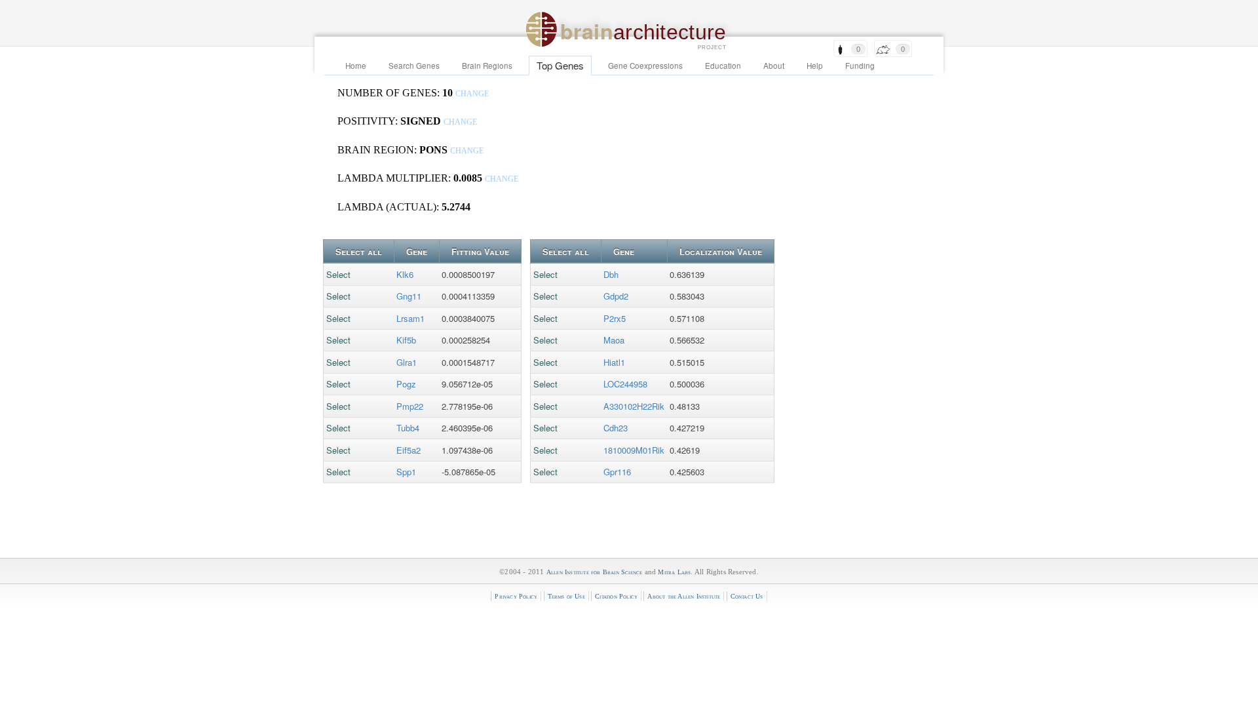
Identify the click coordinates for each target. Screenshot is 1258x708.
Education (723, 65)
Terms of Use (566, 596)
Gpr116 (617, 471)
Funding (860, 65)
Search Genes (414, 65)
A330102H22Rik (633, 406)
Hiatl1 (614, 362)
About (773, 65)
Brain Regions (487, 65)
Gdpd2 (615, 296)
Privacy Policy (516, 596)
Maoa (613, 340)
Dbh (611, 274)
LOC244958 (625, 384)
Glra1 (406, 362)
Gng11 (408, 296)
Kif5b (406, 340)
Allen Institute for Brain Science (594, 572)
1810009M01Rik (633, 450)
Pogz (406, 384)
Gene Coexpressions (645, 65)
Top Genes (560, 65)
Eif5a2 (408, 450)
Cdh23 (615, 428)
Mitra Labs (674, 572)
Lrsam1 (410, 318)
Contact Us (747, 596)
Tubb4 (407, 428)
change (472, 94)
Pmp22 (409, 406)
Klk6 (404, 274)
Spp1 (406, 471)
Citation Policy (616, 596)
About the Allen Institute (683, 596)
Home (355, 65)
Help (815, 65)
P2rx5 (614, 318)
